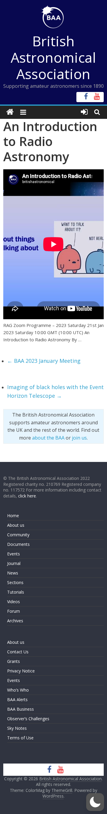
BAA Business (20, 709)
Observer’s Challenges (28, 718)
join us (79, 437)
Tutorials (15, 592)
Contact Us (18, 652)
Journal (14, 563)
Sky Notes (17, 728)
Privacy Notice (21, 671)
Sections (15, 582)
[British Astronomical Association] (10, 112)
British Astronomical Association (53, 57)
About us (15, 525)
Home (13, 515)
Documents (18, 544)
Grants (13, 661)
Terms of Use (20, 738)
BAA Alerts (17, 699)
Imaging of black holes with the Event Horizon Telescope (55, 391)
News (12, 573)
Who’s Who (18, 690)
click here (27, 496)
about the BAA (48, 437)
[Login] (84, 112)
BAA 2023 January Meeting (44, 360)
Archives (15, 620)
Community (18, 534)
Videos (13, 601)
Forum (13, 611)
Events (13, 554)
